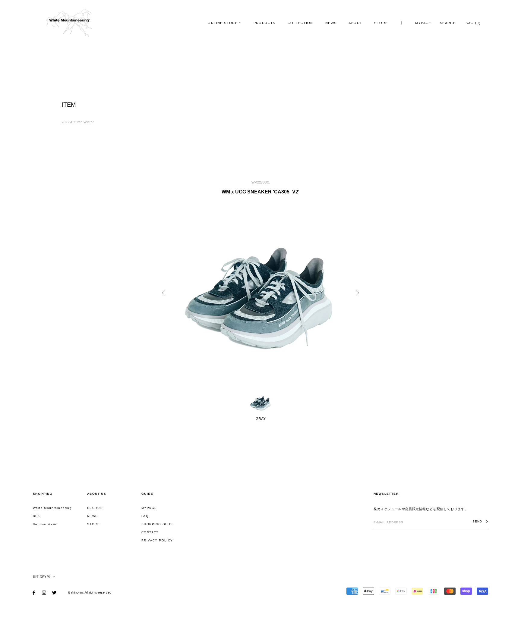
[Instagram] (44, 592)
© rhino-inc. (76, 592)
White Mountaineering (52, 508)
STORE (381, 23)
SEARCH (448, 23)
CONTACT (150, 532)
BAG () (473, 23)
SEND (477, 521)
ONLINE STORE (223, 23)
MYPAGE (423, 23)
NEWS (331, 23)
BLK (36, 516)
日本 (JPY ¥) (41, 576)
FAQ (145, 516)
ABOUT (355, 23)
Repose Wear (44, 524)
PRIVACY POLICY (157, 540)
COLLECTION (300, 23)
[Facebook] (34, 592)
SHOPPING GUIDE (157, 524)
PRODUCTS (265, 23)
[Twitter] (54, 592)
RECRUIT (95, 508)
